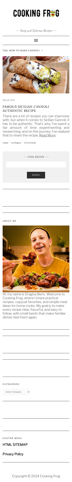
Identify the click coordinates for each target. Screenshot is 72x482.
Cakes (5, 143)
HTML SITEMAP (15, 445)
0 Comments (30, 143)
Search (36, 175)
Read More (47, 135)
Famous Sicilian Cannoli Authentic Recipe (26, 109)
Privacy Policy (13, 454)
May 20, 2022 (9, 100)
